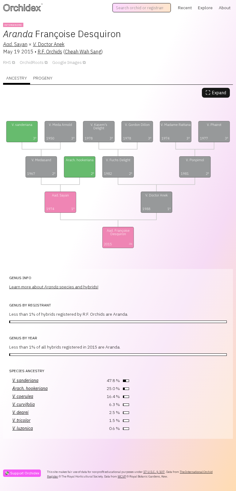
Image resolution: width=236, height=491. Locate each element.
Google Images (67, 62)
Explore (205, 7)
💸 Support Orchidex (22, 473)
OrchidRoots (32, 62)
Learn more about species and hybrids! (53, 287)
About (224, 7)
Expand (216, 92)
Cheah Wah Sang (83, 52)
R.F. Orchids (49, 52)
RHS (7, 62)
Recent (185, 7)
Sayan (15, 44)
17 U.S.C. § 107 (154, 472)
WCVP (122, 476)
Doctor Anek (49, 44)
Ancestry (16, 78)
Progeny (43, 78)
